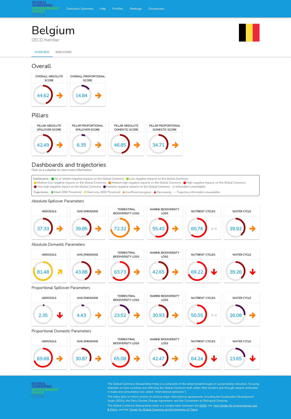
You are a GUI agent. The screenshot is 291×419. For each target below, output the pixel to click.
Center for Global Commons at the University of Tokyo (163, 409)
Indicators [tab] (64, 52)
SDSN (203, 406)
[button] (49, 89)
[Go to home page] (45, 8)
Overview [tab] (42, 52)
